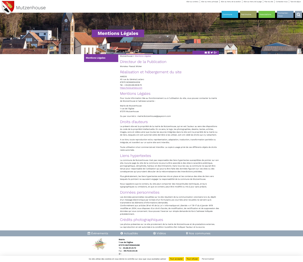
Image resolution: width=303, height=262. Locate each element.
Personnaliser (208, 259)
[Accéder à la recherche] (298, 14)
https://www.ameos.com (131, 88)
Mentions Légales (95, 57)
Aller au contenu (192, 1)
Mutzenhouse (126, 56)
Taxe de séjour (295, 1)
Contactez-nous (282, 1)
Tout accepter (176, 259)
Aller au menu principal (209, 1)
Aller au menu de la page (253, 1)
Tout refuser (192, 259)
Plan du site (268, 1)
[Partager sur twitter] (212, 53)
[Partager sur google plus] (215, 53)
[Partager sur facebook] (209, 53)
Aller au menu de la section (231, 1)
